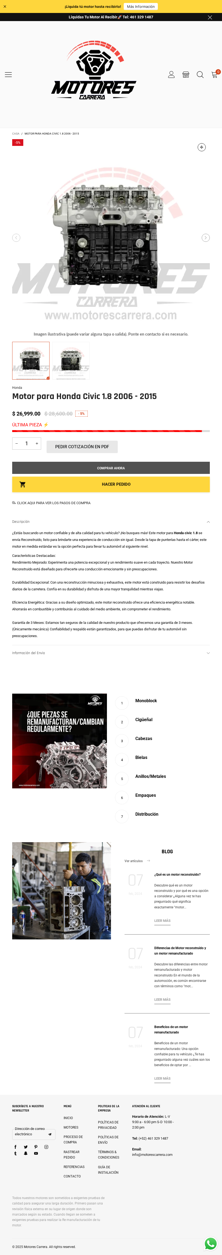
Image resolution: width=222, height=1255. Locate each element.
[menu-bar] (11, 74)
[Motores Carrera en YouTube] (36, 1153)
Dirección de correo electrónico (30, 1131)
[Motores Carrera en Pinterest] (36, 1147)
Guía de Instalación (108, 1169)
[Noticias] (61, 890)
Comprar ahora (111, 468)
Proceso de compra (73, 1139)
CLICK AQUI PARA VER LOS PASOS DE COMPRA (53, 503)
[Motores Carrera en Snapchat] (25, 1153)
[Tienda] (186, 74)
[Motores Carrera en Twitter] (25, 1147)
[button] (16, 238)
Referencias (74, 1167)
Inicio (68, 1118)
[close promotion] (210, 17)
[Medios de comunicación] (202, 147)
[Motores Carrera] (94, 74)
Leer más (162, 921)
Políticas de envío (108, 1139)
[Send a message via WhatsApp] (210, 1243)
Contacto (72, 1176)
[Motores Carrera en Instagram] (46, 1147)
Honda (17, 388)
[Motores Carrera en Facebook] (15, 1147)
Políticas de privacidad (108, 1125)
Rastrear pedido (71, 1154)
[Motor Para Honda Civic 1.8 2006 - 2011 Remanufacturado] (111, 237)
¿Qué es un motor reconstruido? (177, 874)
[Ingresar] (171, 74)
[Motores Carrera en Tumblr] (15, 1153)
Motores (71, 1127)
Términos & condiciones (108, 1154)
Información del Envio (28, 653)
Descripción (21, 521)
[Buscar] (200, 74)
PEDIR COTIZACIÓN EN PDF (82, 446)
